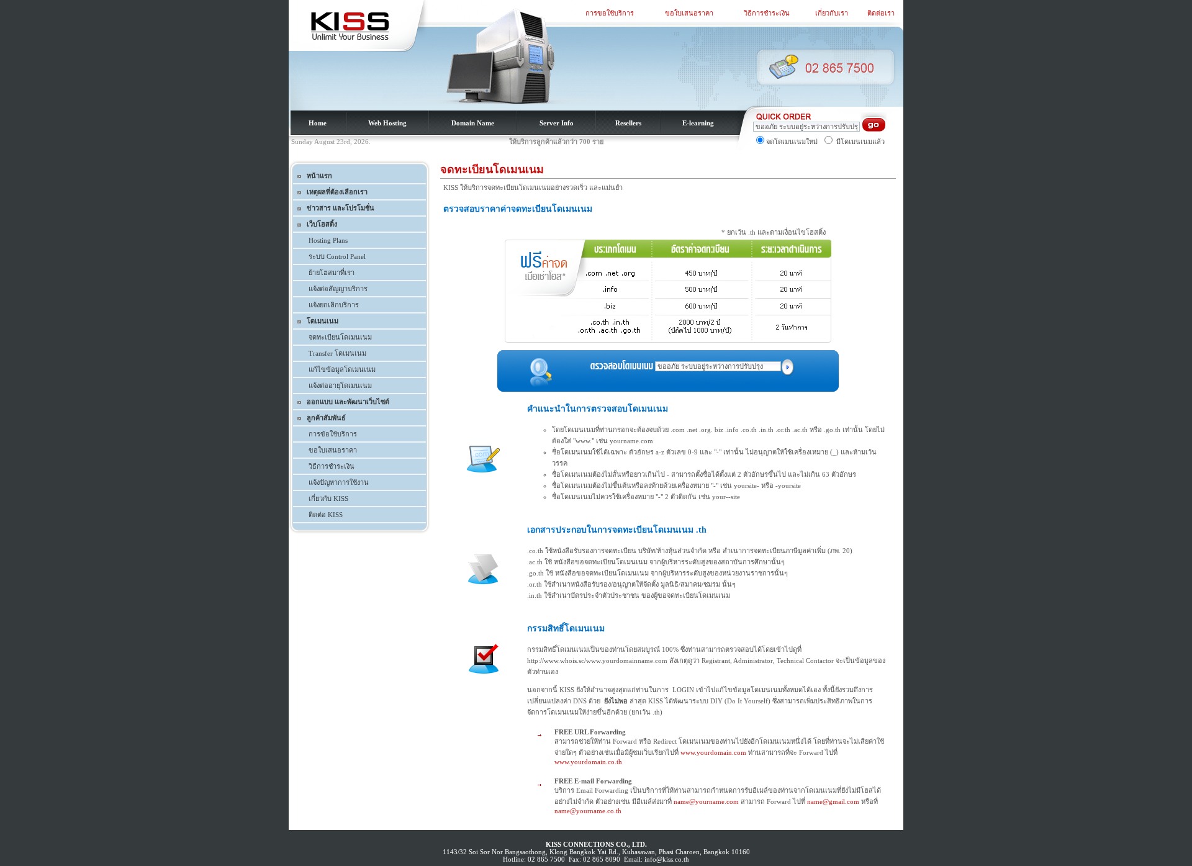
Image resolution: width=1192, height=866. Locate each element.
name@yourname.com (706, 801)
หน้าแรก (319, 175)
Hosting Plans (328, 240)
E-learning (698, 123)
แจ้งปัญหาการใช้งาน (339, 482)
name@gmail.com (833, 801)
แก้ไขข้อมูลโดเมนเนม (342, 369)
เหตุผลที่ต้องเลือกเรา (337, 192)
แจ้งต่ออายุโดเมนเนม (340, 385)
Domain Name (472, 123)
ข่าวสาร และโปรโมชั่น (340, 208)
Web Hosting (387, 123)
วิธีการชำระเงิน (767, 13)
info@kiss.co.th (666, 859)
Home (318, 123)
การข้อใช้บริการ (333, 434)
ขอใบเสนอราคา (689, 13)
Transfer (337, 353)
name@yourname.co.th (587, 810)
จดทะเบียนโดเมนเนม (340, 337)
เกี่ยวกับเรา (831, 13)
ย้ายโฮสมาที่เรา (331, 272)
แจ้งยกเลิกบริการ (334, 305)
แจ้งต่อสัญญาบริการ (338, 288)
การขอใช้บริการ (609, 13)
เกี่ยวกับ (328, 498)
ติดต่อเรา (881, 13)
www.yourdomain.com (713, 752)
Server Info (557, 123)
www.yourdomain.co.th (588, 761)
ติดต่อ (318, 514)
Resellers (628, 123)
